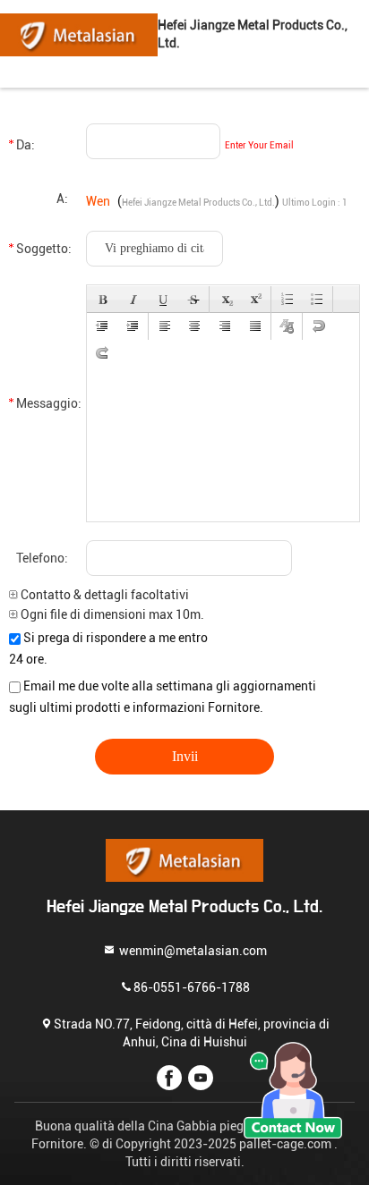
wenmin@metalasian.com (191, 951)
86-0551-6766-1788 (191, 987)
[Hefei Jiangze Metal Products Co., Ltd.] (79, 34)
